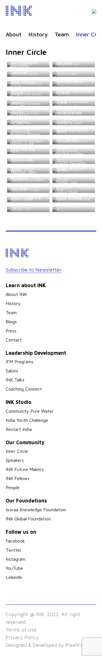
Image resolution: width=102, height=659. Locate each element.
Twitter (14, 549)
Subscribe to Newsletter (33, 270)
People (13, 487)
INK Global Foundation (28, 518)
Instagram (16, 559)
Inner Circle (17, 451)
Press (11, 330)
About (13, 34)
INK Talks (15, 379)
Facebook (15, 540)
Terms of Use (21, 630)
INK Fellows (17, 478)
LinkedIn (14, 577)
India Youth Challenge (27, 420)
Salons (12, 370)
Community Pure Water (30, 411)
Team (62, 34)
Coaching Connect (24, 388)
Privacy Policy (22, 637)
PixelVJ (73, 645)
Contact (14, 339)
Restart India (19, 429)
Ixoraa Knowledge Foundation (36, 509)
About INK (16, 294)
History (38, 34)
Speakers (15, 460)
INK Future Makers (25, 469)
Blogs (11, 321)
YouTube (14, 568)
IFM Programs (19, 361)
